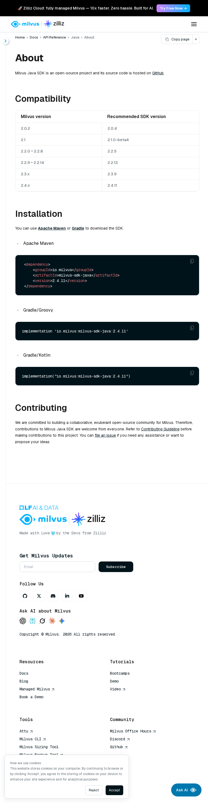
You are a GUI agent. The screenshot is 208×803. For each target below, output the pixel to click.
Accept (114, 790)
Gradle (78, 228)
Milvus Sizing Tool (39, 746)
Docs (34, 37)
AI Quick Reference (39, 704)
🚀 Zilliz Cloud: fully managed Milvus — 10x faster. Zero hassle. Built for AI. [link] (86, 8)
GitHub (158, 73)
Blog (24, 681)
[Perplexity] (32, 621)
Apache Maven (52, 228)
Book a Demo (31, 696)
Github (116, 746)
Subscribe (116, 566)
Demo (114, 681)
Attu (24, 731)
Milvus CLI (30, 739)
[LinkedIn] (67, 596)
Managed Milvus (35, 689)
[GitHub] (25, 596)
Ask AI (182, 790)
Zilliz (99, 533)
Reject (94, 790)
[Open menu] (194, 24)
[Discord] (53, 596)
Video (115, 689)
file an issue (105, 435)
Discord (117, 739)
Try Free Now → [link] (173, 8)
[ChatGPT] (23, 621)
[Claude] (52, 621)
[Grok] (42, 621)
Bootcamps (119, 673)
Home (20, 37)
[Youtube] (81, 596)
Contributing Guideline (160, 429)
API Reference (54, 37)
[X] (39, 596)
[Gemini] (61, 621)
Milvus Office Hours (130, 731)
